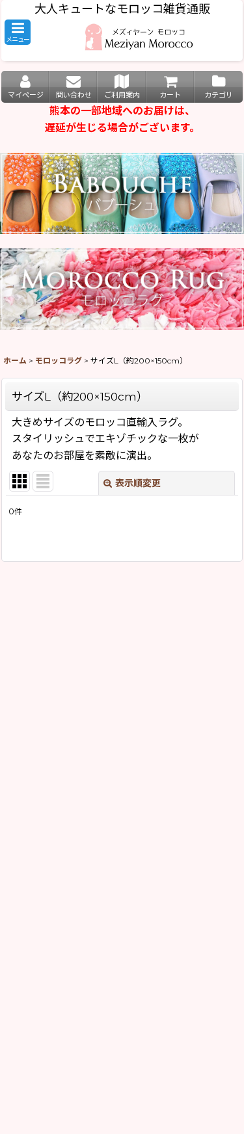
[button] (18, 32)
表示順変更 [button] (138, 483)
